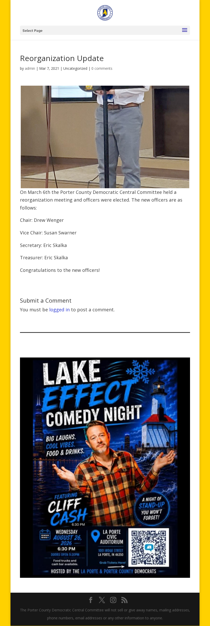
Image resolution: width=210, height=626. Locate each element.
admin (30, 68)
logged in (59, 309)
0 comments (101, 68)
